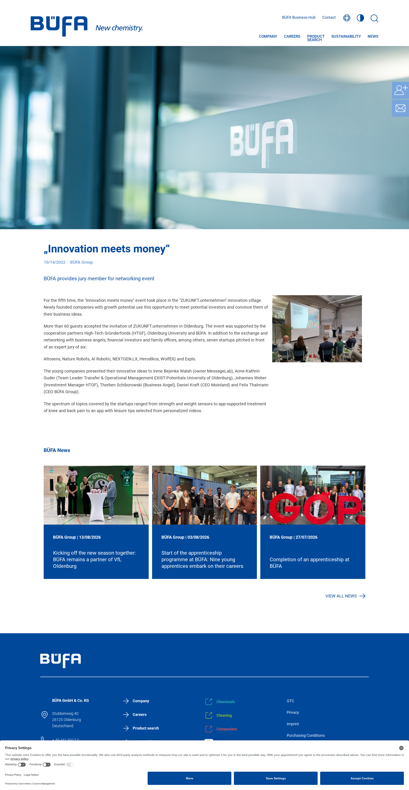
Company (268, 37)
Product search (315, 37)
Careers (292, 37)
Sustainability (346, 37)
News (373, 37)
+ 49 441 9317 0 (65, 740)
